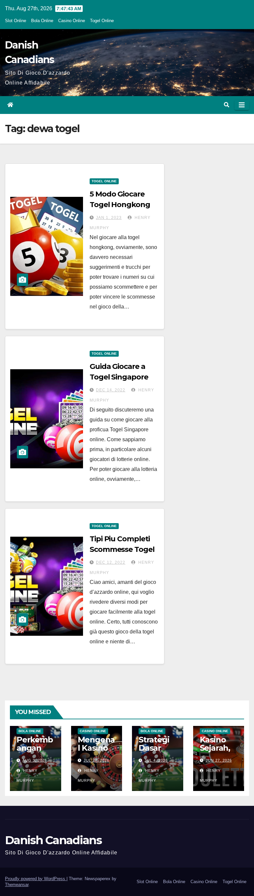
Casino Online (71, 20)
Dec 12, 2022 (110, 562)
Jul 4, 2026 (156, 760)
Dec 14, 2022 (110, 390)
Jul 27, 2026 (96, 760)
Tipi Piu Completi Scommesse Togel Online (122, 549)
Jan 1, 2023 (109, 217)
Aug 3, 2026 (34, 760)
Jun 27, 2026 (219, 760)
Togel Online (102, 20)
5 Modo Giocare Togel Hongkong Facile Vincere (120, 205)
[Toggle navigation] (241, 105)
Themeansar (16, 884)
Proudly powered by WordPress (35, 878)
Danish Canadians (53, 840)
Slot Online (15, 20)
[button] (226, 105)
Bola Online (42, 20)
